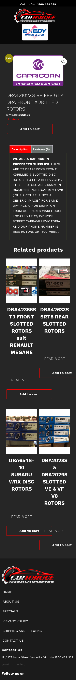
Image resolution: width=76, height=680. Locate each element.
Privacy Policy (15, 621)
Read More (21, 380)
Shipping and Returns (22, 631)
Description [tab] (20, 149)
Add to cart (30, 129)
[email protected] (14, 664)
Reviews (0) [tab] (41, 149)
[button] (63, 61)
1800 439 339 (46, 4)
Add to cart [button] (29, 394)
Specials (10, 611)
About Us (11, 601)
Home (7, 592)
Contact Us (13, 640)
